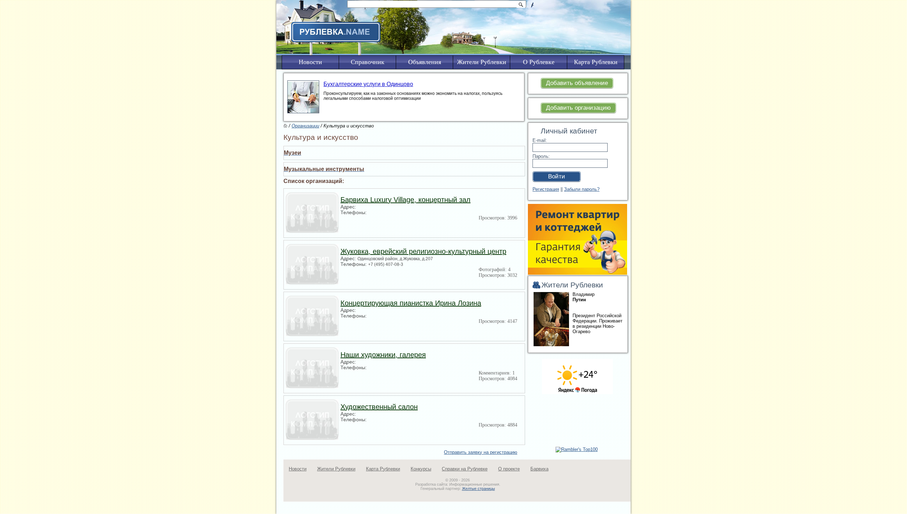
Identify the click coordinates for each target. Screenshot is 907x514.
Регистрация (546, 189)
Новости (297, 469)
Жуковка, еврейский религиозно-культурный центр (423, 251)
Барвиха (539, 469)
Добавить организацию (578, 107)
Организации (305, 125)
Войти (556, 176)
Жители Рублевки (336, 469)
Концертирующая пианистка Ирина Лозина (410, 303)
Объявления (424, 61)
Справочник (367, 61)
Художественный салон (379, 407)
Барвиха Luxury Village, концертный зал (405, 200)
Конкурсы (421, 469)
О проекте (509, 469)
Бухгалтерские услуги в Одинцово (368, 84)
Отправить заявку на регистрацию (480, 452)
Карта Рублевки (383, 469)
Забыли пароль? (581, 189)
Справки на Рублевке (465, 469)
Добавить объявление (577, 83)
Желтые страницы (478, 488)
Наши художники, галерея (383, 355)
